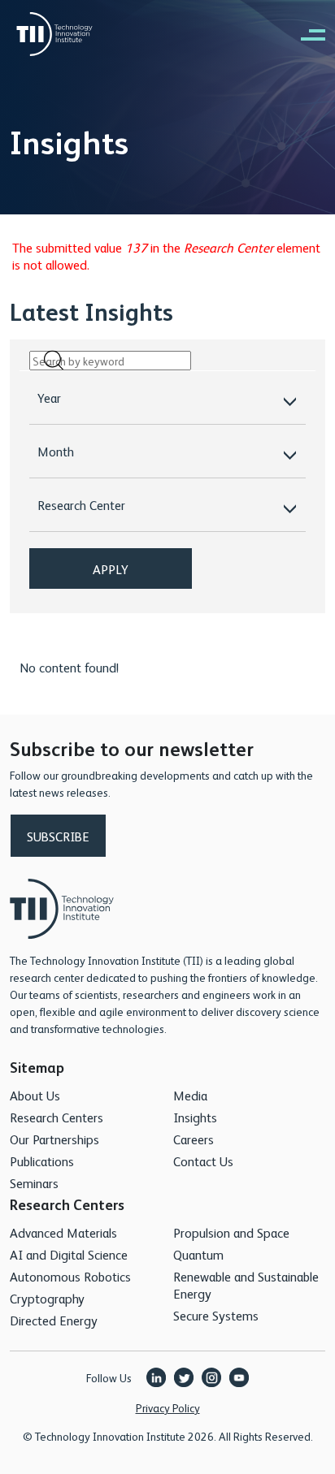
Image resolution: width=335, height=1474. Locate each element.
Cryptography (47, 1298)
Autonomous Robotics (70, 1276)
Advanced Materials (63, 1232)
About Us (35, 1095)
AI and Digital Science (69, 1254)
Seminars (34, 1182)
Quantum (198, 1254)
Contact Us (203, 1160)
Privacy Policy (168, 1407)
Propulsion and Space (231, 1232)
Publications (42, 1160)
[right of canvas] (305, 34)
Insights (195, 1117)
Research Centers (56, 1117)
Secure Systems (216, 1315)
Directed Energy (54, 1320)
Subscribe (58, 836)
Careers (193, 1139)
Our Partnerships (54, 1139)
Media (190, 1095)
